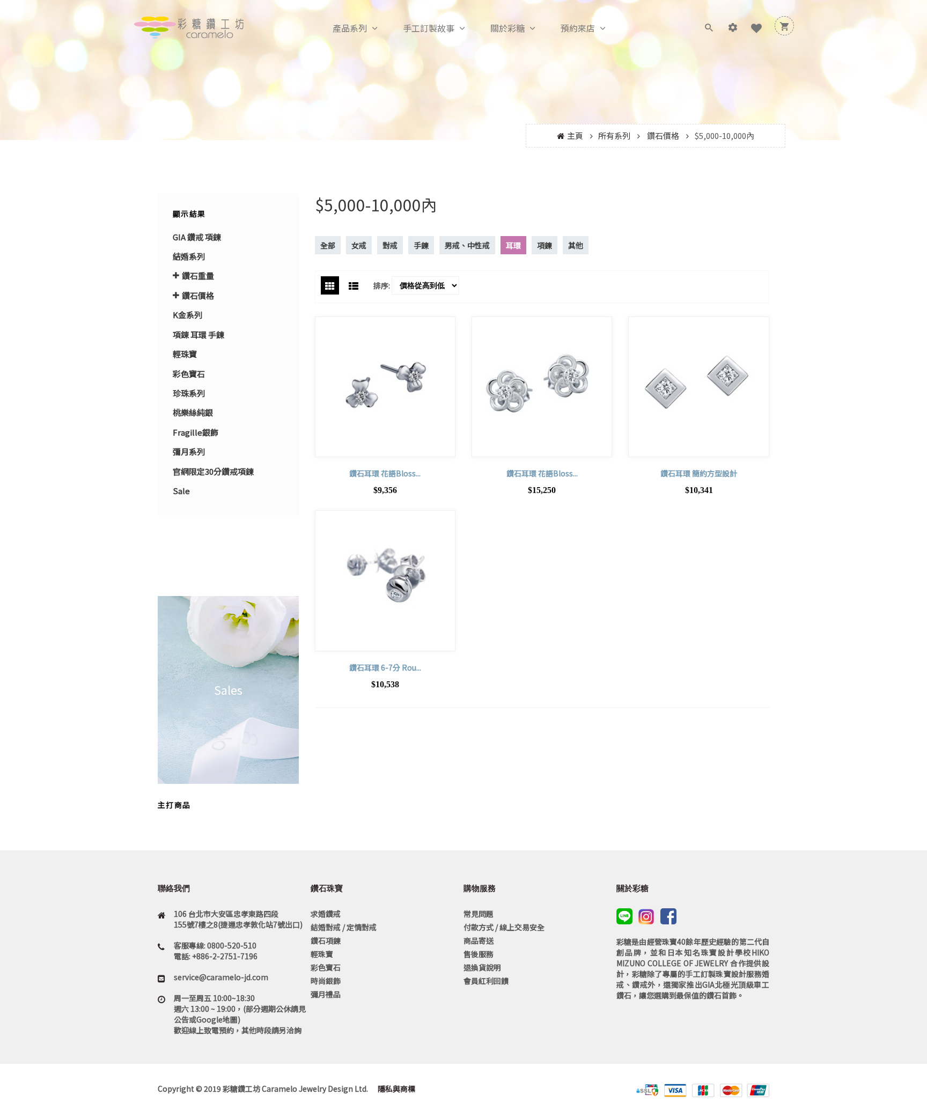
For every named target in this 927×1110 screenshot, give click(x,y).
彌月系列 (189, 451)
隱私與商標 (395, 1088)
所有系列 (614, 135)
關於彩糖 (507, 27)
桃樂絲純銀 (193, 412)
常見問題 (479, 913)
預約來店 (578, 27)
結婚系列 (189, 256)
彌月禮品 (326, 994)
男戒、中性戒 (467, 245)
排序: (381, 285)
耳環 (513, 245)
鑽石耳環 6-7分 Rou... (385, 667)
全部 (327, 245)
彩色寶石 (189, 373)
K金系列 (187, 314)
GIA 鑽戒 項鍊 (197, 236)
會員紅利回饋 (486, 980)
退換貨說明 (482, 967)
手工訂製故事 (428, 27)
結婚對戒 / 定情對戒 (344, 927)
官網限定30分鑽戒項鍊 (213, 471)
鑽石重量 (198, 275)
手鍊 (421, 245)
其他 (575, 245)
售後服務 (479, 954)
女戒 (358, 245)
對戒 (390, 245)
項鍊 (544, 245)
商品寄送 (479, 940)
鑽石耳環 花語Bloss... (385, 473)
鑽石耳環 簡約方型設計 (698, 473)
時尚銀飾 (326, 980)
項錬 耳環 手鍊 (198, 334)
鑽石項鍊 (326, 940)
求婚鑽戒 (326, 913)
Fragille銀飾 (195, 432)
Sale (181, 490)
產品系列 (350, 27)
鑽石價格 (663, 135)
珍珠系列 (189, 393)
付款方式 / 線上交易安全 (504, 927)
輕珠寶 (185, 353)
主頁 (575, 135)
